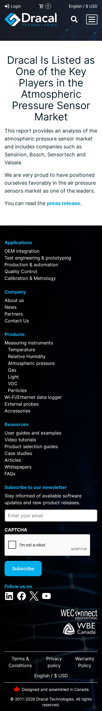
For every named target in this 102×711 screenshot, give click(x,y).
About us (14, 300)
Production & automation (31, 264)
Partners (14, 314)
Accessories (17, 411)
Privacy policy (54, 662)
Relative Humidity (27, 356)
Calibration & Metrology (30, 278)
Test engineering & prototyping (38, 258)
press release (63, 203)
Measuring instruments (29, 343)
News (10, 307)
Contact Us (17, 320)
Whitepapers (18, 467)
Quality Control (21, 271)
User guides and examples (33, 433)
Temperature (21, 349)
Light (13, 377)
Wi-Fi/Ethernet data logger (33, 397)
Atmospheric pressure (31, 363)
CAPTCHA (16, 530)
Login (16, 6)
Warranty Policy (84, 662)
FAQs (10, 473)
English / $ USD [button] (83, 6)
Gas (12, 370)
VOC (13, 383)
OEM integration (22, 251)
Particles (17, 390)
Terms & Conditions (20, 662)
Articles (13, 460)
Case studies (18, 453)
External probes (22, 404)
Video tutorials (20, 439)
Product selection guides (31, 446)
